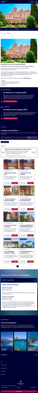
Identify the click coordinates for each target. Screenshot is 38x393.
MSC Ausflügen (27, 78)
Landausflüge (17, 29)
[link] (4, 350)
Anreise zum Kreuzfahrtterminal (25, 29)
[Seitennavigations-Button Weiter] (23, 266)
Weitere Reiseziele (34, 29)
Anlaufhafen (11, 29)
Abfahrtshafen (6, 29)
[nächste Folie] (36, 355)
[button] (32, 137)
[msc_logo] (3, 2)
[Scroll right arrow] (36, 29)
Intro (1, 29)
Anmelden (33, 152)
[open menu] (36, 2)
